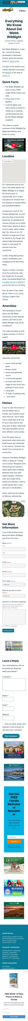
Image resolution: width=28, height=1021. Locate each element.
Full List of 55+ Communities (10, 958)
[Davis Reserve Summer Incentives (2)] (14, 765)
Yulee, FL (6, 76)
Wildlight (7, 73)
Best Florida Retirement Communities (13, 938)
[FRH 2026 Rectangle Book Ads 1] (14, 642)
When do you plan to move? (11, 591)
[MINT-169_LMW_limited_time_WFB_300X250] (14, 880)
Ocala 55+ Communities (9, 952)
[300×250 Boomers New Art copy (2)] (14, 742)
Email (6, 562)
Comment (7, 677)
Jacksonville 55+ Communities (11, 950)
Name (5, 696)
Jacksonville (14, 61)
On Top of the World (8, 968)
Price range (8, 581)
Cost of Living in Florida (9, 940)
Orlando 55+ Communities (10, 954)
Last (3, 553)
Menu (23, 11)
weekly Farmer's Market (13, 282)
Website (5, 714)
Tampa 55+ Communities (9, 956)
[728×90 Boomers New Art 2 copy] (14, 2)
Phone (7, 571)
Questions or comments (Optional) (14, 602)
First (3, 545)
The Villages (5, 966)
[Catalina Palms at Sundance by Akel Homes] (14, 858)
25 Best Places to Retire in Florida (12, 936)
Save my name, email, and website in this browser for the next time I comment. (13, 727)
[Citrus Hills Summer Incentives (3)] (14, 903)
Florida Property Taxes (9, 942)
